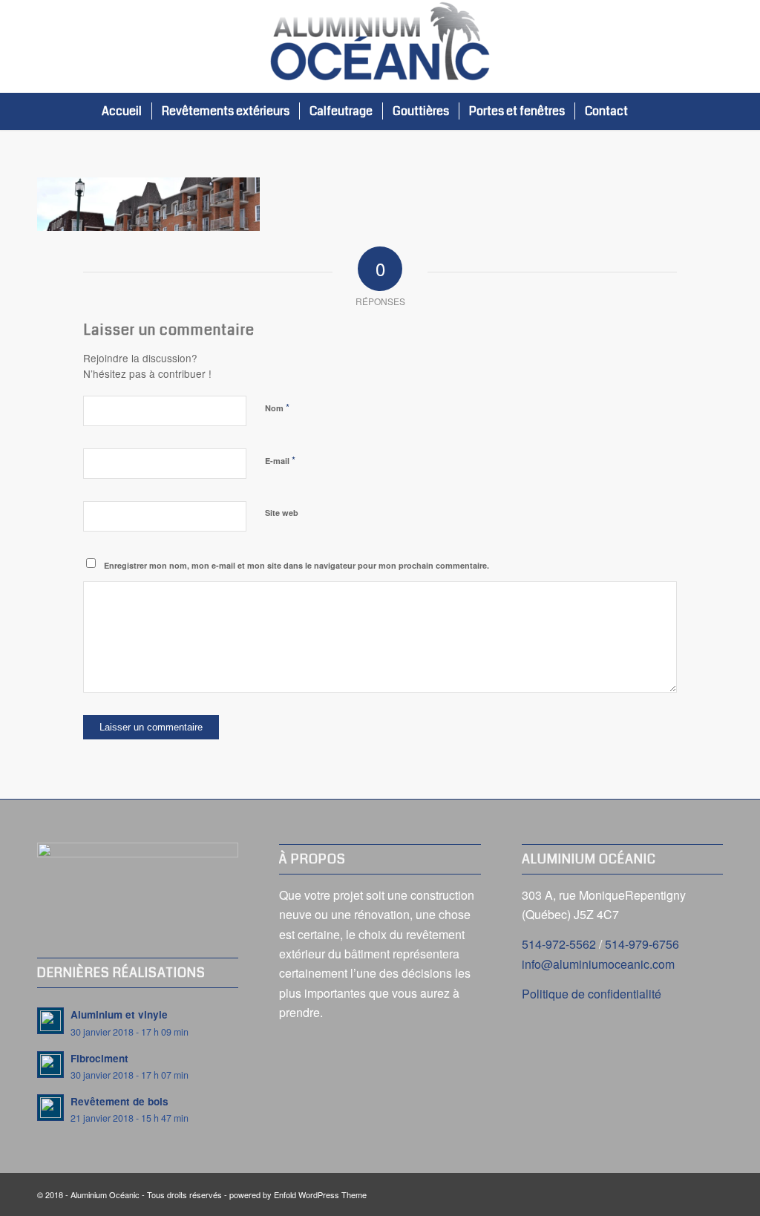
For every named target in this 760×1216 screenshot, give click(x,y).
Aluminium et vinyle (119, 1014)
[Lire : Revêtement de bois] (50, 1107)
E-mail (280, 460)
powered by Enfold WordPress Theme (298, 1194)
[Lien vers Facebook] (712, 47)
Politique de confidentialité (591, 993)
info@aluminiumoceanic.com (598, 964)
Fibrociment (99, 1058)
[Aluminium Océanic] (380, 46)
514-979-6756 (642, 943)
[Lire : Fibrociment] (50, 1064)
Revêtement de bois (119, 1101)
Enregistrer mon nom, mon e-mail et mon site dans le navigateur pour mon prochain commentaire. (296, 565)
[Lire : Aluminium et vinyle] (50, 1020)
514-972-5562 (559, 943)
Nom (277, 407)
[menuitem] (121, 111)
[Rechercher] (653, 111)
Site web (281, 512)
